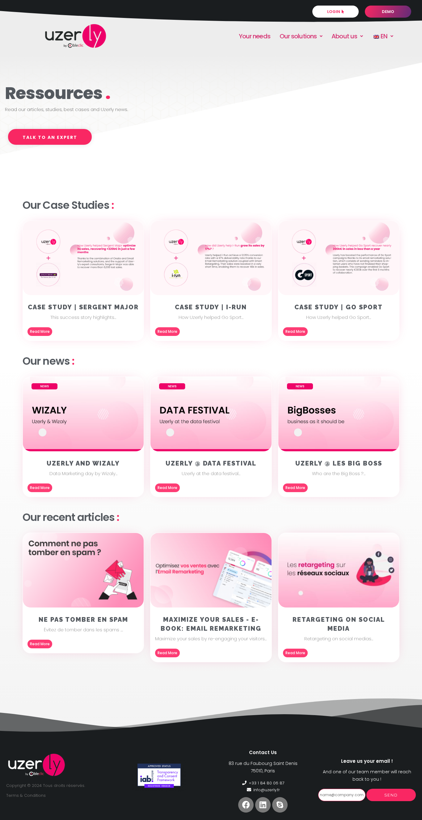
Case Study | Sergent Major (83, 307)
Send (391, 795)
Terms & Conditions (26, 795)
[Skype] (280, 805)
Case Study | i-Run (211, 307)
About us (344, 36)
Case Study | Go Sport (338, 307)
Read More (40, 331)
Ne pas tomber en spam (83, 619)
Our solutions (298, 36)
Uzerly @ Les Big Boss (338, 463)
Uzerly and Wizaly (83, 463)
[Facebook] (246, 805)
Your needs (254, 36)
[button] (50, 137)
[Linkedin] (263, 805)
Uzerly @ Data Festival (211, 463)
